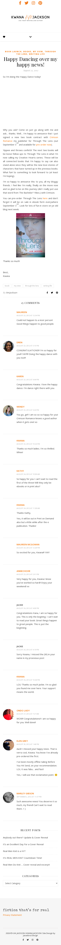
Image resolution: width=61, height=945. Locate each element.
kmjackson (11, 292)
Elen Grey (22, 740)
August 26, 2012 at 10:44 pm (28, 680)
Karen (20, 376)
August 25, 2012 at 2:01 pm (28, 574)
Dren (19, 342)
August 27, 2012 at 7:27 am (28, 714)
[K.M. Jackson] (30, 19)
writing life (37, 54)
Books (27, 51)
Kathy (20, 470)
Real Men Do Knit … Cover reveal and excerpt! (26, 864)
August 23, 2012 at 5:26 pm (28, 410)
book (7, 286)
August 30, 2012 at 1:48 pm (28, 744)
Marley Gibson (25, 793)
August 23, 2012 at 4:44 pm (28, 379)
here (45, 198)
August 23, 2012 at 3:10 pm (28, 346)
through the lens (32, 286)
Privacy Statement (12, 914)
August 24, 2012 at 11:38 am (28, 508)
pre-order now (43, 144)
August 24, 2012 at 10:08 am (28, 474)
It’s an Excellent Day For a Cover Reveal (23, 844)
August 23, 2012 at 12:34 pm (28, 315)
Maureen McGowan (28, 544)
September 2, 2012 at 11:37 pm (29, 797)
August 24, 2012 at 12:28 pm (28, 548)
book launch (13, 51)
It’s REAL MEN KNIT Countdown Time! (22, 857)
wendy (20, 406)
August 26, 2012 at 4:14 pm (28, 650)
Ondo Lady (23, 710)
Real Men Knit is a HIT (14, 851)
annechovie (23, 570)
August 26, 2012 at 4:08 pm (28, 608)
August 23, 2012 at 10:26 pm (28, 444)
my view (38, 51)
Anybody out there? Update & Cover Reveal (25, 837)
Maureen (22, 312)
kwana (21, 440)
